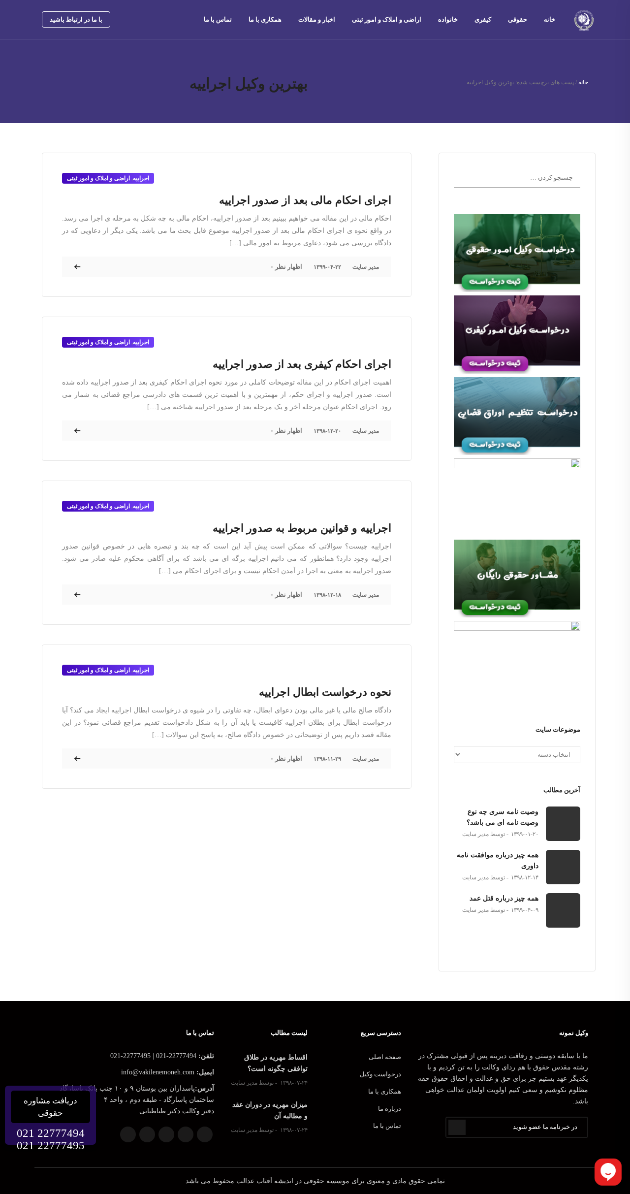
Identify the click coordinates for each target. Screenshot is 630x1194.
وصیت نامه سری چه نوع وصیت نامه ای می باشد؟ (502, 817)
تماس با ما (218, 19)
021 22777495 (51, 1145)
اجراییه (141, 178)
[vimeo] (169, 19)
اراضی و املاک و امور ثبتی (386, 19)
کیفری (482, 19)
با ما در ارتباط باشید (76, 19)
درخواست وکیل (380, 1074)
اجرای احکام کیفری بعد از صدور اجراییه (302, 364)
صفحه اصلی (385, 1057)
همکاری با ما (265, 19)
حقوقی (517, 19)
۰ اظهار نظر (286, 266)
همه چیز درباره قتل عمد (504, 898)
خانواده (448, 19)
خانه (549, 19)
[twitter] (139, 19)
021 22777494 (51, 1133)
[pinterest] (154, 19)
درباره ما (389, 1108)
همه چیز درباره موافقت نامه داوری (497, 860)
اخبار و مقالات (316, 19)
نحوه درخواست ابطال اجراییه (325, 692)
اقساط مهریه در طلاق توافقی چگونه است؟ (276, 1063)
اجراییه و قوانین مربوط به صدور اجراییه (302, 528)
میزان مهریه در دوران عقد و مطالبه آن (270, 1110)
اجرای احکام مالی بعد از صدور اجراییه (305, 200)
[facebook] (125, 19)
